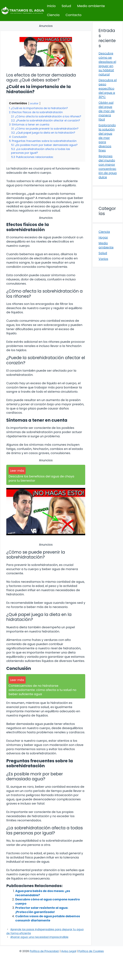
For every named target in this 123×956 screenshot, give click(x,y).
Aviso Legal (68, 951)
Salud (66, 6)
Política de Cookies (91, 951)
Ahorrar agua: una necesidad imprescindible (39, 937)
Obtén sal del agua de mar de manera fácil (107, 111)
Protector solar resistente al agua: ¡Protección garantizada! (41, 910)
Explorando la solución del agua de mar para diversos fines (107, 138)
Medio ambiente (91, 6)
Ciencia (53, 15)
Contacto (73, 15)
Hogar (103, 237)
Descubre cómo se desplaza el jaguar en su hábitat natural (107, 63)
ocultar (34, 103)
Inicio (51, 6)
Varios (103, 259)
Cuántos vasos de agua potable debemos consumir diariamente (47, 918)
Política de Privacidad (44, 951)
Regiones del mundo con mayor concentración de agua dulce (108, 166)
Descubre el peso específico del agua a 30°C (108, 88)
